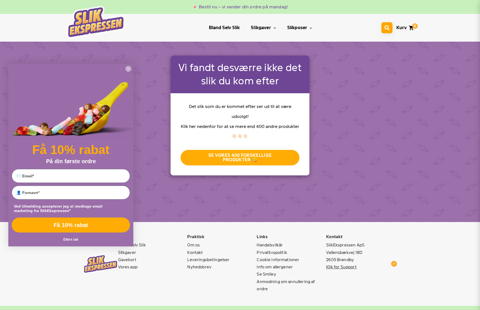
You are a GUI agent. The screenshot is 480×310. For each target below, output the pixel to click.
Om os (193, 245)
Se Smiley (266, 274)
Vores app (128, 267)
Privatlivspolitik (272, 252)
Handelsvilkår (270, 245)
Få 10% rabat (71, 225)
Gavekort (127, 260)
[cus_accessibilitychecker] (96, 22)
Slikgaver (127, 252)
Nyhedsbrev (199, 267)
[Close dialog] (128, 68)
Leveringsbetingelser (208, 260)
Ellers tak (70, 239)
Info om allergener (275, 267)
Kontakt (195, 252)
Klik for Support (341, 267)
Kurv (401, 28)
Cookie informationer (278, 260)
